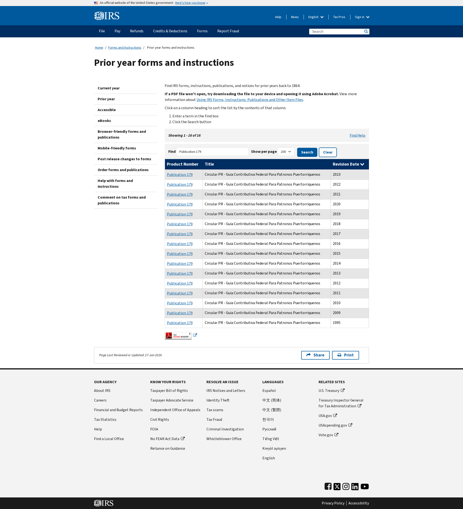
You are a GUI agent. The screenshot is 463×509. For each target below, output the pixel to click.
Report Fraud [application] (228, 30)
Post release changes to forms (124, 158)
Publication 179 (180, 174)
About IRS (102, 390)
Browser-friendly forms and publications (122, 134)
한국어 (268, 419)
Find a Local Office (109, 438)
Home (99, 47)
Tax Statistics (105, 419)
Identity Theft (218, 400)
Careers (100, 400)
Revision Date (346, 164)
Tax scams (214, 409)
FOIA (154, 429)
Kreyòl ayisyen (274, 448)
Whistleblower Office (224, 438)
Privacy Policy (333, 503)
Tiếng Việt (270, 438)
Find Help (357, 135)
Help (278, 17)
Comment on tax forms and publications (122, 200)
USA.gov (325, 415)
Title (209, 164)
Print (349, 355)
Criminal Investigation (225, 429)
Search (366, 31)
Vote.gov (326, 434)
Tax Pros (339, 17)
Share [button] (318, 355)
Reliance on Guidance (167, 448)
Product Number (182, 164)
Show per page (264, 151)
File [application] (102, 30)
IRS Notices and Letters (225, 390)
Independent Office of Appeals (175, 409)
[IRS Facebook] (328, 485)
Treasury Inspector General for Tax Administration (341, 403)
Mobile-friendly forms (117, 148)
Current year (109, 88)
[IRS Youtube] (365, 485)
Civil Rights (159, 419)
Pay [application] (117, 30)
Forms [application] (202, 30)
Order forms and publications (123, 169)
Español (269, 390)
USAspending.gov (333, 425)
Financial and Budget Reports (118, 409)
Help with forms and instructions (115, 183)
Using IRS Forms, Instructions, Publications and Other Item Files (250, 99)
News (295, 17)
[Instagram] (345, 485)
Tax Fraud (214, 419)
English (313, 17)
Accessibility (358, 503)
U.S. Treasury (329, 390)
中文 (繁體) (271, 409)
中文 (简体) (271, 400)
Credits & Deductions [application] (170, 30)
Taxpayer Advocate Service (171, 400)
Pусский (269, 429)
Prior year (106, 98)
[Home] (107, 14)
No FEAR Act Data (164, 438)
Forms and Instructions (124, 47)
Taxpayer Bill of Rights (169, 390)
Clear (328, 152)
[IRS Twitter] (337, 485)
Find (172, 151)
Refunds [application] (136, 30)
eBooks (104, 120)
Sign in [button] (360, 17)
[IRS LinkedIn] (355, 485)
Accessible (107, 109)
